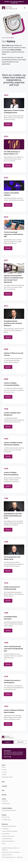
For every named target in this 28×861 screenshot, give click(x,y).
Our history (4, 769)
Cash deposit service (6, 819)
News (3, 781)
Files (3, 790)
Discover (8, 124)
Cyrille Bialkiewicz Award (7, 777)
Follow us (19, 742)
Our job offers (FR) (6, 803)
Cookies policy (19, 857)
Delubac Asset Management (8, 841)
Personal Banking (5, 833)
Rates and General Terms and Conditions (11, 852)
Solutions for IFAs (5, 817)
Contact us (7, 742)
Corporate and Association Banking (9, 831)
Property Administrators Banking (9, 826)
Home (3, 37)
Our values (4, 772)
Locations (4, 786)
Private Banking (5, 828)
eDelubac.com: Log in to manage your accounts (14, 2)
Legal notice (4, 849)
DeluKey (3, 843)
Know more (7, 756)
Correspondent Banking (7, 838)
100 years (4, 774)
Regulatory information (7, 854)
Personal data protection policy (8, 857)
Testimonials (4, 801)
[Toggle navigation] (24, 7)
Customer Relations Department (9, 810)
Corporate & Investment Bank (8, 836)
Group (6, 37)
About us (4, 767)
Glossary (4, 794)
